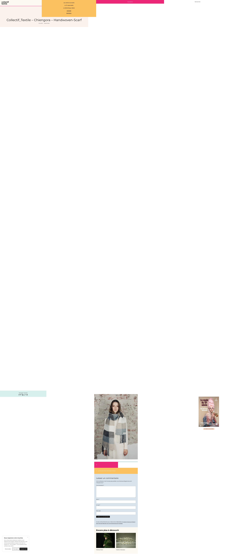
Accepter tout (23, 549)
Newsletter (130, 1)
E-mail (98, 505)
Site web (98, 510)
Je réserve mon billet (208, 428)
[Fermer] (27, 537)
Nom (97, 499)
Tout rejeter (15, 549)
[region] (15, 544)
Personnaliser (8, 549)
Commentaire (100, 485)
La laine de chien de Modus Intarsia (107, 470)
